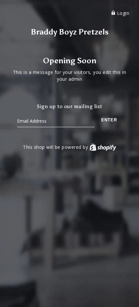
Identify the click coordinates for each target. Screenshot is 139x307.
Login (122, 13)
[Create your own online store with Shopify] (103, 147)
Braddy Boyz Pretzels (70, 31)
